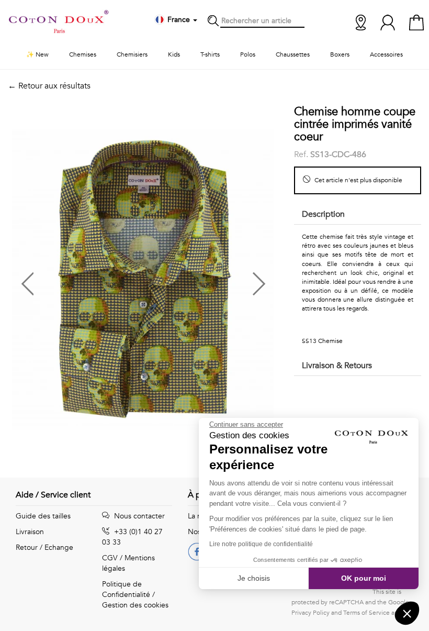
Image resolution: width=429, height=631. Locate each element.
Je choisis (254, 578)
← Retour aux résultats (49, 86)
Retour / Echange (44, 547)
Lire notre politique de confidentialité (261, 544)
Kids (174, 54)
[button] (75, 280)
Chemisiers (132, 54)
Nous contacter (138, 516)
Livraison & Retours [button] (337, 365)
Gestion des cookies (135, 605)
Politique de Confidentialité (126, 589)
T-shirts (210, 54)
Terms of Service (366, 612)
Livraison (30, 532)
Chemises (82, 54)
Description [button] (323, 214)
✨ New (37, 54)
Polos (247, 54)
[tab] (357, 215)
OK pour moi (363, 578)
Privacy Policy (310, 612)
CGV (110, 558)
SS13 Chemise (322, 341)
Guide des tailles (43, 516)
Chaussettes (293, 54)
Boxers (339, 54)
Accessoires (386, 54)
